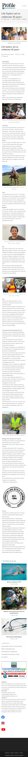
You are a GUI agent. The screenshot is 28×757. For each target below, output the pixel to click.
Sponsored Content (8, 54)
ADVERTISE (3, 682)
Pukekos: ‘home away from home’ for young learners (14, 612)
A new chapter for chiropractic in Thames (10, 654)
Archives (16, 752)
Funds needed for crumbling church (9, 651)
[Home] (1, 19)
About (12, 752)
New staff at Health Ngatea (14, 637)
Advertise (7, 752)
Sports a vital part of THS (14, 582)
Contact (21, 752)
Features (5, 56)
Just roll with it (4, 657)
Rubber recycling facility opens (8, 649)
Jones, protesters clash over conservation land (11, 646)
